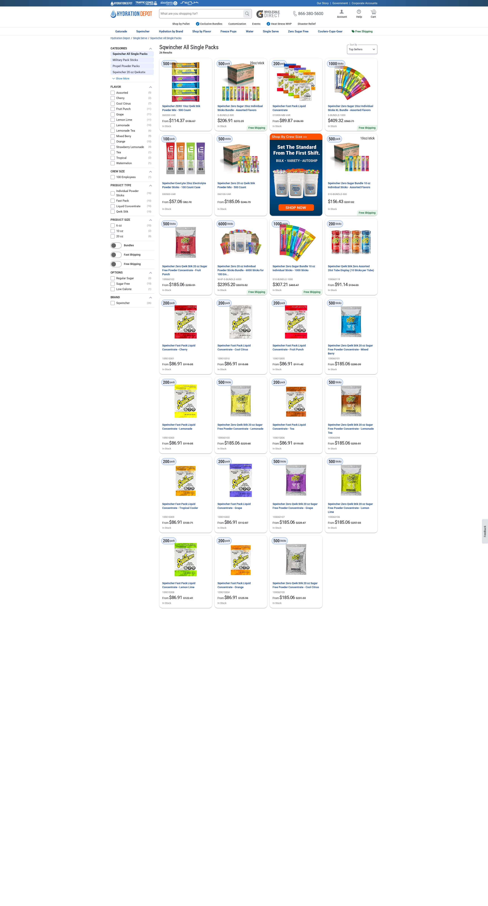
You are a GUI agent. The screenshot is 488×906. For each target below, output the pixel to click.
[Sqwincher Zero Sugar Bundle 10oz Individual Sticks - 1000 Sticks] (296, 242)
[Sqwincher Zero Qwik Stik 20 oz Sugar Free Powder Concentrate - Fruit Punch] (186, 242)
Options (117, 272)
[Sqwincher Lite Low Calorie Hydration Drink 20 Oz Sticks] (186, 158)
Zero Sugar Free (298, 31)
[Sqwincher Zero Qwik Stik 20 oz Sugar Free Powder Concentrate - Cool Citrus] (296, 559)
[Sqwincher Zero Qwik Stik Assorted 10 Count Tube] (351, 242)
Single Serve (271, 31)
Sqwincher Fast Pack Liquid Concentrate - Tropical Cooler (180, 505)
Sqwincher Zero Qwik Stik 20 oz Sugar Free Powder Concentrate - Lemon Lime (350, 507)
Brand (115, 297)
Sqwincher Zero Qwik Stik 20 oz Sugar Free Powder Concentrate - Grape (295, 505)
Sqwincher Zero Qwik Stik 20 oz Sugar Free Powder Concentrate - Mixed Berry (350, 349)
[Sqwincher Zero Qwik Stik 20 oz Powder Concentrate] (241, 158)
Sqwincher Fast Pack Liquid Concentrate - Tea (289, 426)
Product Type (121, 185)
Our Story (323, 3)
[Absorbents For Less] (169, 3)
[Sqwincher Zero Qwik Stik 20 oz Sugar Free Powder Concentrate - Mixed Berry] (351, 321)
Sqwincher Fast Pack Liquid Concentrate (289, 108)
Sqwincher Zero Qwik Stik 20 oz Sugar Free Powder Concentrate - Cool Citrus (296, 585)
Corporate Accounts (364, 3)
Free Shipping (364, 31)
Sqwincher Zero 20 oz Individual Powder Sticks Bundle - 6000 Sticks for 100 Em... (241, 270)
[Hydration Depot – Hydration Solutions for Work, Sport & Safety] (131, 13)
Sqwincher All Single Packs (130, 54)
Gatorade (121, 31)
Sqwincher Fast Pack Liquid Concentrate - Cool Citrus (234, 347)
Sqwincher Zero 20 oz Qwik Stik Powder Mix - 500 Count (236, 185)
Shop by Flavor (201, 31)
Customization (237, 23)
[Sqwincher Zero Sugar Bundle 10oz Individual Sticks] (351, 158)
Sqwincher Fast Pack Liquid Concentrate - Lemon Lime (178, 585)
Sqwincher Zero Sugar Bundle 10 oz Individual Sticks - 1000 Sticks (294, 268)
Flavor (116, 87)
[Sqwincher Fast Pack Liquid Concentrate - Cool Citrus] (241, 321)
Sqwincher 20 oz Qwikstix (129, 72)
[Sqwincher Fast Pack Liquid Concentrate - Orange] (241, 559)
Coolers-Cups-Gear (330, 31)
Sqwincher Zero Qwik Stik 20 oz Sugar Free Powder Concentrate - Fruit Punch (184, 270)
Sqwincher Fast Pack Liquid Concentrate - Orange (234, 585)
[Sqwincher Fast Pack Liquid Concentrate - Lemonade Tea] (296, 401)
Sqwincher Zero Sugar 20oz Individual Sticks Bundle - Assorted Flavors (240, 108)
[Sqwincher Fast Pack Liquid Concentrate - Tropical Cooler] (186, 480)
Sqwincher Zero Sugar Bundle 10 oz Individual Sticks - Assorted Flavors (349, 185)
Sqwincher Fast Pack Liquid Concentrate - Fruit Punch (289, 347)
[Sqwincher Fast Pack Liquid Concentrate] (296, 82)
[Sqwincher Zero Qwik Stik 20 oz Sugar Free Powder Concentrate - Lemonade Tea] (351, 401)
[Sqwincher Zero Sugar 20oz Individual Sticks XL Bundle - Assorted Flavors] (351, 82)
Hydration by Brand (171, 31)
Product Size (120, 220)
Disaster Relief (307, 23)
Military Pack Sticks (125, 60)
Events (256, 23)
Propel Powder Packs (126, 66)
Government (340, 3)
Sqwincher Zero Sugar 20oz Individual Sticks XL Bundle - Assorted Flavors (350, 108)
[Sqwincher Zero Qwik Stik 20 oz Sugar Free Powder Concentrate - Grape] (296, 480)
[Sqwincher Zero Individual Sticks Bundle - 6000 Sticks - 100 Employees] (241, 242)
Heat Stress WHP (281, 23)
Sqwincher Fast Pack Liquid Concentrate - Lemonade (178, 426)
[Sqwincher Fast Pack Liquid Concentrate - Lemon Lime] (186, 559)
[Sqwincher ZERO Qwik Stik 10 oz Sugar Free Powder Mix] (186, 82)
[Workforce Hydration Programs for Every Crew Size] (296, 175)
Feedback (484, 531)
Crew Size (118, 171)
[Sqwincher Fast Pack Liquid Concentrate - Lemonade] (186, 401)
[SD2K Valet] (189, 3)
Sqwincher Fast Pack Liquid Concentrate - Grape (234, 505)
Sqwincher (142, 31)
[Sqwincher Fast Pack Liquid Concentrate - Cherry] (186, 321)
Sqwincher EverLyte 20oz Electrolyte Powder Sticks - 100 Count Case (184, 185)
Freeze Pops (229, 31)
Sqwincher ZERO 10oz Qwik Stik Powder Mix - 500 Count (181, 108)
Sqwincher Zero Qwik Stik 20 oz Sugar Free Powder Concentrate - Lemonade (240, 426)
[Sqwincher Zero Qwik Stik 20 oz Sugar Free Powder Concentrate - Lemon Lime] (351, 480)
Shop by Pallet (181, 23)
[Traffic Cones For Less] (146, 3)
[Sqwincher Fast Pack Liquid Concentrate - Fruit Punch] (296, 321)
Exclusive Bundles (211, 23)
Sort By (353, 44)
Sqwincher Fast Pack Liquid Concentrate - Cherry (178, 347)
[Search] (247, 14)
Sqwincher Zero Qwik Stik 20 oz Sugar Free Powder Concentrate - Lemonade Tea (351, 428)
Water (249, 31)
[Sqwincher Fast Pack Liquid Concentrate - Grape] (241, 480)
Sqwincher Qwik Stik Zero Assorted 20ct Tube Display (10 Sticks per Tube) (351, 268)
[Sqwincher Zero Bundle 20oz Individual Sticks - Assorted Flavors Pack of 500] (241, 82)
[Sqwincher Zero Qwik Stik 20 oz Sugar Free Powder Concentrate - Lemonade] (241, 401)
